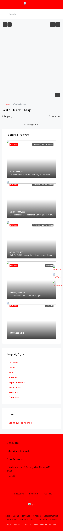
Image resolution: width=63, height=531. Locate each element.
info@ (12, 476)
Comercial (13, 397)
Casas (11, 367)
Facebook (19, 494)
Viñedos (12, 377)
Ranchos (13, 392)
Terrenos (13, 362)
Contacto (42, 519)
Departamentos (16, 382)
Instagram (33, 494)
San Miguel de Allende (20, 423)
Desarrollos (14, 387)
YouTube (47, 494)
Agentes (53, 519)
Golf (10, 372)
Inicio (7, 516)
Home (7, 104)
